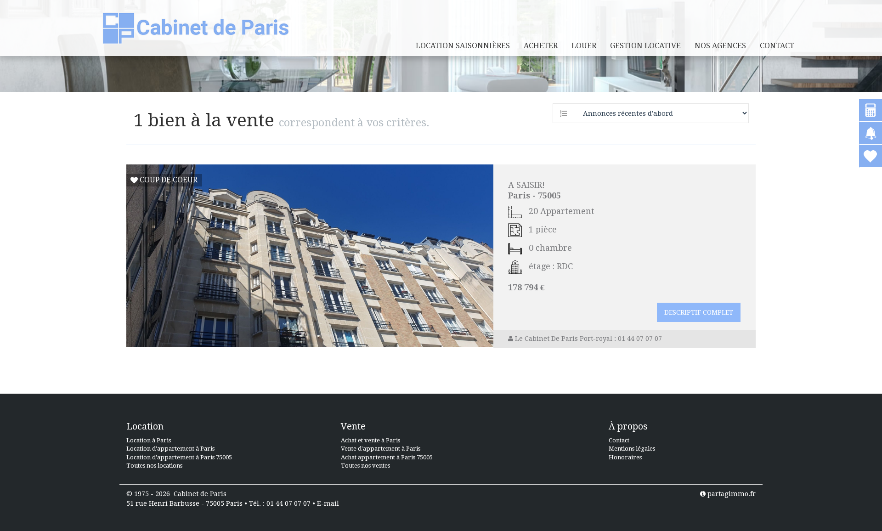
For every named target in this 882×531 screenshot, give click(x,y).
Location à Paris (148, 440)
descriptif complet (698, 312)
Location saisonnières (463, 45)
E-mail (328, 503)
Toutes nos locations (154, 465)
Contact (777, 45)
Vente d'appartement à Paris (380, 448)
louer (583, 45)
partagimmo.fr (731, 493)
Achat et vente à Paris (370, 440)
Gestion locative (645, 45)
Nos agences (720, 45)
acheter (541, 45)
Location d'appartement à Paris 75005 (179, 457)
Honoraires (625, 457)
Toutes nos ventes (365, 465)
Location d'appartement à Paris (170, 448)
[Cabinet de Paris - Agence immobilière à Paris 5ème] (196, 28)
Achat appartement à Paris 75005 (387, 457)
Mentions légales (632, 448)
